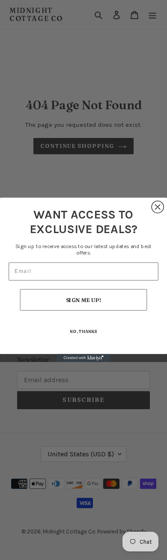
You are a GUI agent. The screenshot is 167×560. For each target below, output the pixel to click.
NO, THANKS (83, 331)
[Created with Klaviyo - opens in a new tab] (83, 358)
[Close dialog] (158, 207)
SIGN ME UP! (83, 300)
